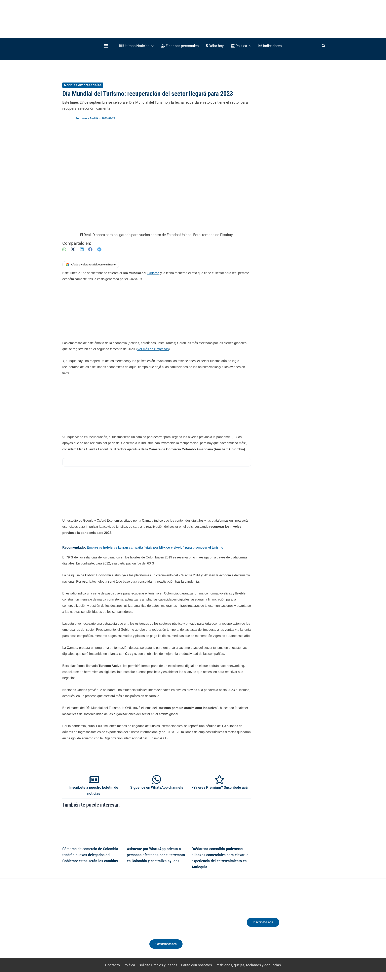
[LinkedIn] (81, 249)
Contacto (112, 965)
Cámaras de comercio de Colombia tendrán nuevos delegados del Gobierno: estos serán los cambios (90, 854)
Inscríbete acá (263, 922)
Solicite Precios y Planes (158, 965)
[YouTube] (107, 925)
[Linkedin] (84, 925)
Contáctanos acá (166, 944)
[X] (73, 249)
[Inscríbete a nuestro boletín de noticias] (94, 779)
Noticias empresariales (83, 85)
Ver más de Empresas (153, 349)
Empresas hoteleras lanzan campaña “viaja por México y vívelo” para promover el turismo (155, 547)
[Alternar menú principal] (106, 46)
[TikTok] (99, 925)
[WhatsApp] (64, 249)
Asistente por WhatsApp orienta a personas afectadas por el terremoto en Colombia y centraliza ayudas (156, 854)
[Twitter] (77, 925)
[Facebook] (90, 249)
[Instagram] (92, 925)
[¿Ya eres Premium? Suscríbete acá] (220, 779)
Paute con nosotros (196, 965)
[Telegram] (99, 249)
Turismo (153, 273)
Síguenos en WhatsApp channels (156, 787)
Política (129, 965)
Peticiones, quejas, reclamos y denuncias (248, 965)
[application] (151, 45)
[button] (136, 45)
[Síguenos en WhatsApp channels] (157, 779)
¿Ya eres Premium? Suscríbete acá (220, 787)
